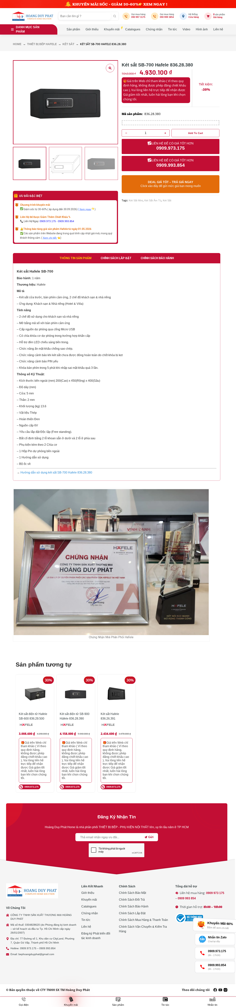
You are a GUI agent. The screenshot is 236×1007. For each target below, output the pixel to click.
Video (186, 29)
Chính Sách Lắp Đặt (132, 913)
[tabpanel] (116, 372)
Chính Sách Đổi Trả (132, 899)
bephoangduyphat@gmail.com (36, 954)
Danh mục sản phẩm (27, 29)
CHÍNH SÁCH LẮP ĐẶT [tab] (116, 258)
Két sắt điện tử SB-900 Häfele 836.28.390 (74, 716)
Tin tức (172, 29)
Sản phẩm (73, 29)
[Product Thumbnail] (110, 68)
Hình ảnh (202, 29)
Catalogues (132, 29)
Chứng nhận (154, 29)
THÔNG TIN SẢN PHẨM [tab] (75, 258)
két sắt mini (136, 200)
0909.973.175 (48, 221)
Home (17, 44)
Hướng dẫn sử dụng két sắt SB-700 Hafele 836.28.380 (56, 472)
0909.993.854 (66, 221)
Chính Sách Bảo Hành (133, 906)
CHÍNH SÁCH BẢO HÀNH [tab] (157, 258)
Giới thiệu (92, 29)
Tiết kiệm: (206, 84)
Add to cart (195, 133)
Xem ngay (85, 209)
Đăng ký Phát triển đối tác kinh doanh (95, 936)
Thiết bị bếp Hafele (42, 44)
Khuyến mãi (112, 29)
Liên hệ (218, 29)
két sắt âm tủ (152, 200)
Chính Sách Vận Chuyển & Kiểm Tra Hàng (143, 929)
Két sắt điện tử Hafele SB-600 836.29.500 (33, 716)
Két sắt (68, 44)
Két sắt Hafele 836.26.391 (110, 716)
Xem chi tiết (50, 237)
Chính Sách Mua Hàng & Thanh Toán (143, 919)
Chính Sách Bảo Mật (132, 892)
